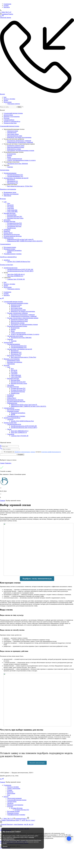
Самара (2, 463)
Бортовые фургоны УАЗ (14, 216)
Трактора (10, 167)
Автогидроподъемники (14, 798)
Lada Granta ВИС (12, 211)
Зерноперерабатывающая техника (17, 303)
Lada (5, 202)
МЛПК (9, 252)
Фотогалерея (7, 102)
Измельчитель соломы (14, 149)
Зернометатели (11, 132)
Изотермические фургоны (12, 234)
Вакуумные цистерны (14, 355)
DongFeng (7, 231)
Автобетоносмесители (10, 268)
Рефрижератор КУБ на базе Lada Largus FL (20, 239)
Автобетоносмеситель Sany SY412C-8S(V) (20, 271)
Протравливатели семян (14, 136)
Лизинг (6, 100)
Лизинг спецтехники (13, 788)
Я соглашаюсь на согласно (32, 452)
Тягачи (9, 429)
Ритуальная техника (10, 247)
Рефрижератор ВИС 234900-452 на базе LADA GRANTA (25, 241)
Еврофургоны (11, 228)
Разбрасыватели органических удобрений (20, 142)
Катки (9, 157)
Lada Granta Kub (12, 210)
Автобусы (7, 260)
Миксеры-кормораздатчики (15, 147)
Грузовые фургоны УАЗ (14, 224)
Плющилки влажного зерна (15, 145)
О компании (7, 4)
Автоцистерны (8, 115)
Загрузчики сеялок (13, 134)
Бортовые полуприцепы (11, 194)
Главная (2, 500)
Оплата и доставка (9, 99)
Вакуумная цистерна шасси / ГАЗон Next (19, 186)
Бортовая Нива (11, 215)
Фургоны (6, 118)
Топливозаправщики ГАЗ (15, 174)
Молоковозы (11, 179)
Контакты (7, 7)
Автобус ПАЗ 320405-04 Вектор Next (18, 261)
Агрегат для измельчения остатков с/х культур (21, 160)
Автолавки (7, 220)
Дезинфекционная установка (12, 254)
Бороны (9, 155)
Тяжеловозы (7, 195)
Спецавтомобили (9, 120)
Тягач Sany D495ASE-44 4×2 (16, 274)
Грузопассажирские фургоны (13, 236)
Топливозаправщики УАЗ (15, 176)
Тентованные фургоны (14, 226)
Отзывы (6, 5)
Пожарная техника (9, 249)
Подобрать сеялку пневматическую (37, 579)
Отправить (21, 454)
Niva (8, 203)
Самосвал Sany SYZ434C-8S (16, 279)
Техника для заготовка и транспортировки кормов (22, 318)
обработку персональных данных (25, 452)
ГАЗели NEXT (8, 233)
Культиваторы (11, 154)
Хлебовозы (7, 229)
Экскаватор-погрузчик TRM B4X (17, 163)
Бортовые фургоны (9, 213)
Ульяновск (8, 463)
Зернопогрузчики (12, 131)
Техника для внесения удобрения (17, 313)
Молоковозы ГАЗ (12, 181)
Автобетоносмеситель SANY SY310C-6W (20, 269)
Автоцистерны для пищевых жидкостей (16, 178)
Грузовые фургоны (9, 221)
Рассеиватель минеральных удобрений (19, 140)
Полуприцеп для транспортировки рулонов (20, 150)
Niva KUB (10, 205)
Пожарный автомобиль (14, 250)
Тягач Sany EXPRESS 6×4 (15, 276)
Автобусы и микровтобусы (12, 121)
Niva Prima (10, 206)
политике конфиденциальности (51, 452)
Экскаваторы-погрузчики (15, 336)
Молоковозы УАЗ (12, 183)
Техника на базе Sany (10, 123)
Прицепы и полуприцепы (12, 116)
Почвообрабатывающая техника (17, 326)
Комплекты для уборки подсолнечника (19, 137)
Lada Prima (10, 208)
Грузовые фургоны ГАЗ (14, 223)
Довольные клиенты (13, 103)
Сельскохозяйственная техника (13, 113)
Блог (5, 97)
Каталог (2, 94)
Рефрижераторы (9, 238)
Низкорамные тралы (10, 192)
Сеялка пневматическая (14, 158)
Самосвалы (10, 434)
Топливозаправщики (10, 173)
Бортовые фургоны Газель (15, 218)
